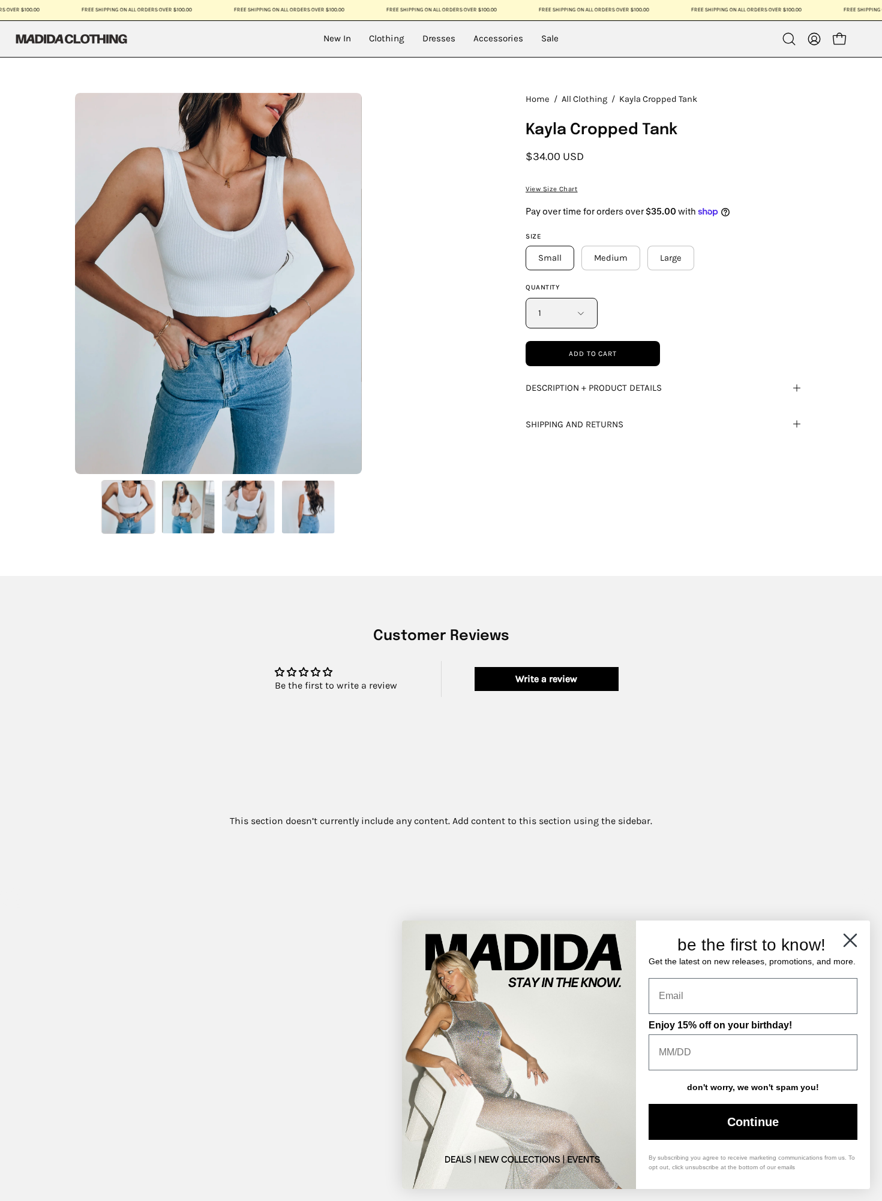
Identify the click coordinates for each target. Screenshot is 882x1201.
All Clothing (584, 99)
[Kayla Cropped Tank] (128, 507)
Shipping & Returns (117, 1057)
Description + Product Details (594, 387)
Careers (88, 1036)
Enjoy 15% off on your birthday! (720, 1025)
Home (538, 99)
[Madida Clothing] (71, 39)
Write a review (546, 678)
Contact (89, 994)
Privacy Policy (102, 1098)
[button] (789, 39)
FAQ (80, 1015)
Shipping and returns (574, 424)
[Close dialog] (850, 940)
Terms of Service (109, 1077)
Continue (753, 1121)
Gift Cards (94, 973)
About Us (92, 953)
